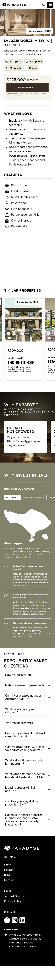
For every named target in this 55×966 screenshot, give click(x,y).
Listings (9, 870)
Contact (9, 880)
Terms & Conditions (16, 896)
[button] (50, 5)
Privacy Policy (12, 901)
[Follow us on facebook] (8, 919)
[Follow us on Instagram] (15, 919)
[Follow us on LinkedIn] (23, 919)
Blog (7, 875)
